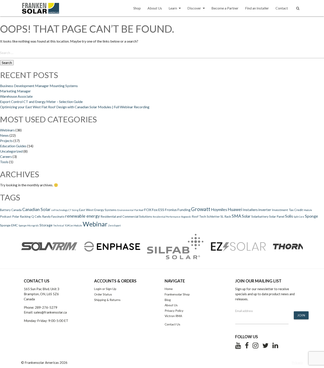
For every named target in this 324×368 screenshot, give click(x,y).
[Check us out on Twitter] (265, 347)
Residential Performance (167, 216)
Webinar (95, 224)
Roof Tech (199, 216)
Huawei (235, 209)
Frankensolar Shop (177, 294)
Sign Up (111, 289)
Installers (250, 209)
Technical (58, 225)
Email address (244, 311)
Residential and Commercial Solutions (126, 216)
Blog (168, 300)
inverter (264, 209)
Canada (16, 210)
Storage (45, 225)
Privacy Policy (174, 310)
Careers (6, 156)
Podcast (5, 216)
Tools (4, 162)
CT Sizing (73, 210)
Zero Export (114, 225)
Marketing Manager (15, 91)
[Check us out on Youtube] (238, 347)
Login (98, 289)
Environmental (125, 210)
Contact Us (172, 324)
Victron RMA (173, 316)
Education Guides (13, 146)
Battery (5, 210)
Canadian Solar (36, 209)
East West (86, 210)
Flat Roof (138, 210)
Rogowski (186, 216)
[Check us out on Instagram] (255, 347)
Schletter (213, 216)
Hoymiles (219, 209)
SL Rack (225, 216)
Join (301, 315)
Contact (282, 8)
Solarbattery (259, 216)
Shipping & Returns (107, 300)
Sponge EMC (9, 225)
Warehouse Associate (16, 96)
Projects (6, 140)
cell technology (59, 210)
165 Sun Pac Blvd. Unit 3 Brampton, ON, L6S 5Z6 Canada (41, 294)
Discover (194, 8)
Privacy (297, 362)
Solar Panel (276, 216)
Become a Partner (224, 8)
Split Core (299, 216)
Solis (289, 216)
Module (308, 210)
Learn (173, 8)
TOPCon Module (73, 225)
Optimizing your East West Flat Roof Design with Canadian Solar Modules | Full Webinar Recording (74, 107)
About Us (154, 8)
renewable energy (82, 216)
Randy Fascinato (53, 216)
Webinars (7, 130)
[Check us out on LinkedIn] (275, 347)
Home (169, 289)
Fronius (171, 209)
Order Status (103, 294)
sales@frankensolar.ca (50, 312)
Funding (183, 209)
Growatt (200, 209)
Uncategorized (11, 151)
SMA (236, 216)
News (4, 135)
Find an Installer (257, 8)
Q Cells (36, 216)
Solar (246, 216)
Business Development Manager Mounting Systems (39, 86)
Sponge (311, 216)
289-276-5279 (46, 307)
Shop (137, 8)
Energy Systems (105, 210)
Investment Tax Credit (287, 210)
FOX (147, 209)
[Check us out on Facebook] (247, 347)
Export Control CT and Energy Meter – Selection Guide (41, 101)
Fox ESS (158, 209)
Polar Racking (21, 216)
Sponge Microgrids (29, 225)
